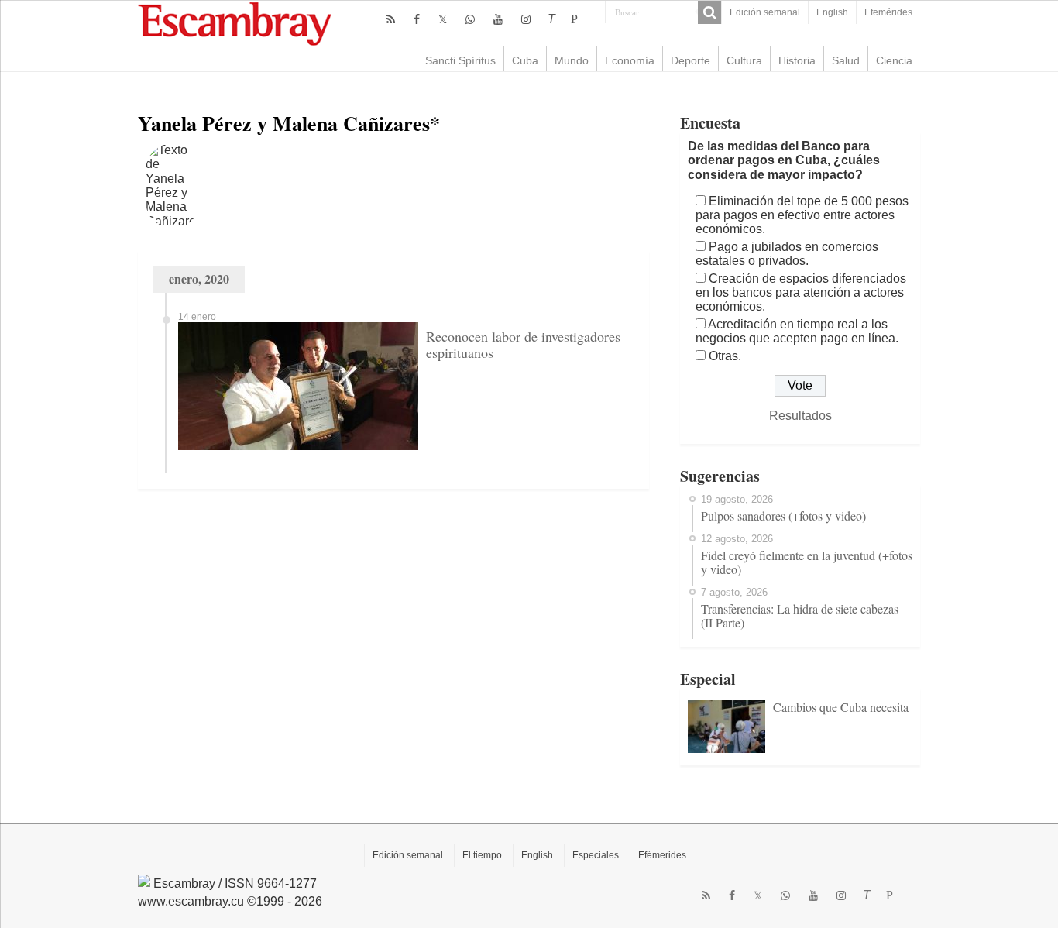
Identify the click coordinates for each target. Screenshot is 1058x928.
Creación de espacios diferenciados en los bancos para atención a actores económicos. (801, 292)
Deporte (690, 60)
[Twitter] (442, 19)
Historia (797, 60)
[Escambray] (234, 22)
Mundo (572, 60)
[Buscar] (709, 12)
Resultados (800, 415)
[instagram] (526, 19)
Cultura (744, 60)
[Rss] (391, 19)
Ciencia (894, 60)
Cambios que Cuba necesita (841, 707)
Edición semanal (765, 12)
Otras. (725, 356)
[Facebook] (416, 19)
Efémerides (662, 855)
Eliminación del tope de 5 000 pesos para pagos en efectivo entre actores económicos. (802, 214)
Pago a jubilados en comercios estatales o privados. (787, 253)
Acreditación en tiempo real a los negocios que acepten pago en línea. (797, 331)
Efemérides (888, 12)
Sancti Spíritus (460, 60)
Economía (629, 60)
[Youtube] (498, 19)
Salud (846, 60)
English (832, 12)
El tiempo (482, 855)
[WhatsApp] (470, 19)
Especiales (595, 855)
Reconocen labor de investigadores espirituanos (523, 344)
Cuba (525, 60)
